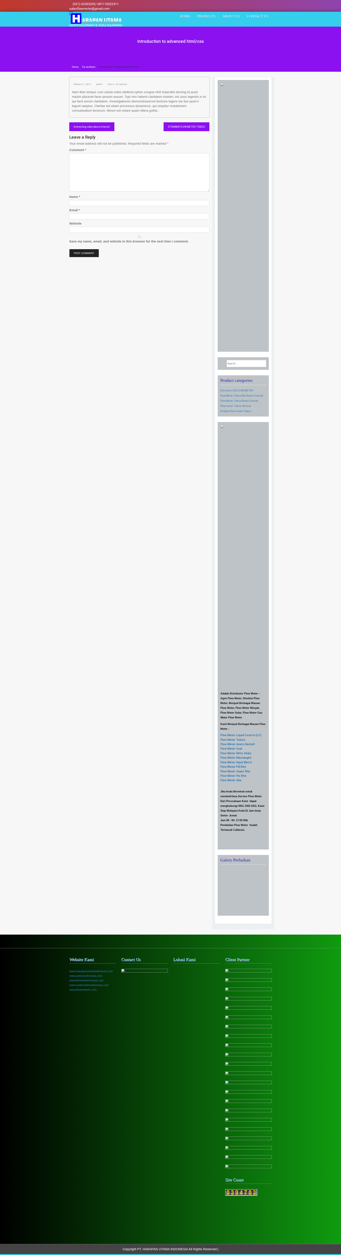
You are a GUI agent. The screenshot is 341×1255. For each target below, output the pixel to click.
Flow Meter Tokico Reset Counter (239, 400)
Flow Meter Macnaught (235, 757)
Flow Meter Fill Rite (233, 766)
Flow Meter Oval (231, 748)
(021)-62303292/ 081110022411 (96, 4)
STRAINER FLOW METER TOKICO (186, 126)
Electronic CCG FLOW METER (236, 390)
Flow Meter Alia (230, 780)
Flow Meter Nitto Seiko (235, 753)
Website (75, 223)
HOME (185, 16)
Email (74, 210)
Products (206, 16)
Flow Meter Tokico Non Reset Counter (241, 395)
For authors (121, 84)
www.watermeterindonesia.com (89, 985)
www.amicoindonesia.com (85, 975)
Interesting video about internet (92, 126)
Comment (77, 150)
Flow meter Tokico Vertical (235, 406)
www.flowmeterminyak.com (86, 980)
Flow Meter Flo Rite (233, 775)
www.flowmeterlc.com (83, 989)
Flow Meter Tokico (232, 739)
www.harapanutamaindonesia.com (91, 971)
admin (99, 84)
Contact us (257, 16)
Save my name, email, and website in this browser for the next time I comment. (129, 241)
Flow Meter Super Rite (235, 771)
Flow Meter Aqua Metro (236, 762)
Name (74, 197)
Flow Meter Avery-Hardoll (237, 744)
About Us (231, 16)
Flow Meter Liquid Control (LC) (240, 735)
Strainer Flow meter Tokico (235, 411)
